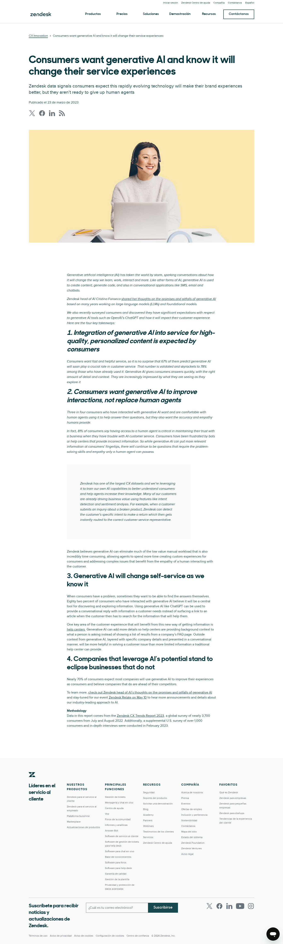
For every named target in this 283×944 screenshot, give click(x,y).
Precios (122, 14)
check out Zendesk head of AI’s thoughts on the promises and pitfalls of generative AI (150, 692)
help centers (76, 629)
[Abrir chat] (273, 934)
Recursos (209, 14)
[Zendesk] (32, 781)
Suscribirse (163, 908)
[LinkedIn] (229, 906)
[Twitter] (209, 906)
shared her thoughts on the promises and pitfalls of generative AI (168, 299)
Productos (93, 14)
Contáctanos (239, 14)
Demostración (180, 14)
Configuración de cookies (110, 935)
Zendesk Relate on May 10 (128, 697)
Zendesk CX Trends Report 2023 (140, 716)
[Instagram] (251, 906)
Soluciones (151, 14)
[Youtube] (240, 906)
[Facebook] (219, 906)
